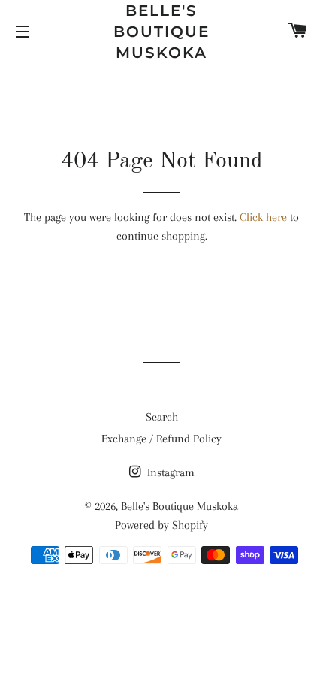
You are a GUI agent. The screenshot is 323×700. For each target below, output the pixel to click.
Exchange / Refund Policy (161, 438)
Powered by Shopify (161, 525)
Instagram (169, 472)
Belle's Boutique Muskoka (161, 32)
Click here (263, 217)
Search (162, 417)
